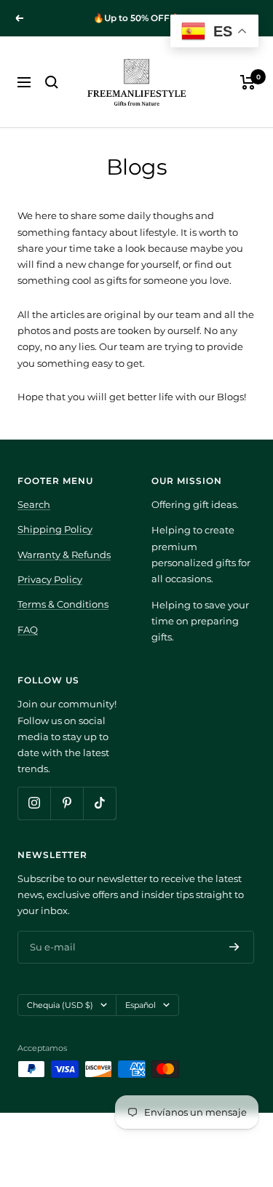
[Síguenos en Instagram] (33, 803)
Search (33, 504)
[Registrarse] (234, 946)
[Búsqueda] (51, 82)
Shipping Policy (54, 529)
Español (140, 1005)
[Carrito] (248, 82)
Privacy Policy (49, 579)
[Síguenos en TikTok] (99, 803)
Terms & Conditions (62, 604)
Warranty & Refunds (64, 554)
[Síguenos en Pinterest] (66, 803)
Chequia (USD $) (60, 1005)
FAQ (27, 629)
